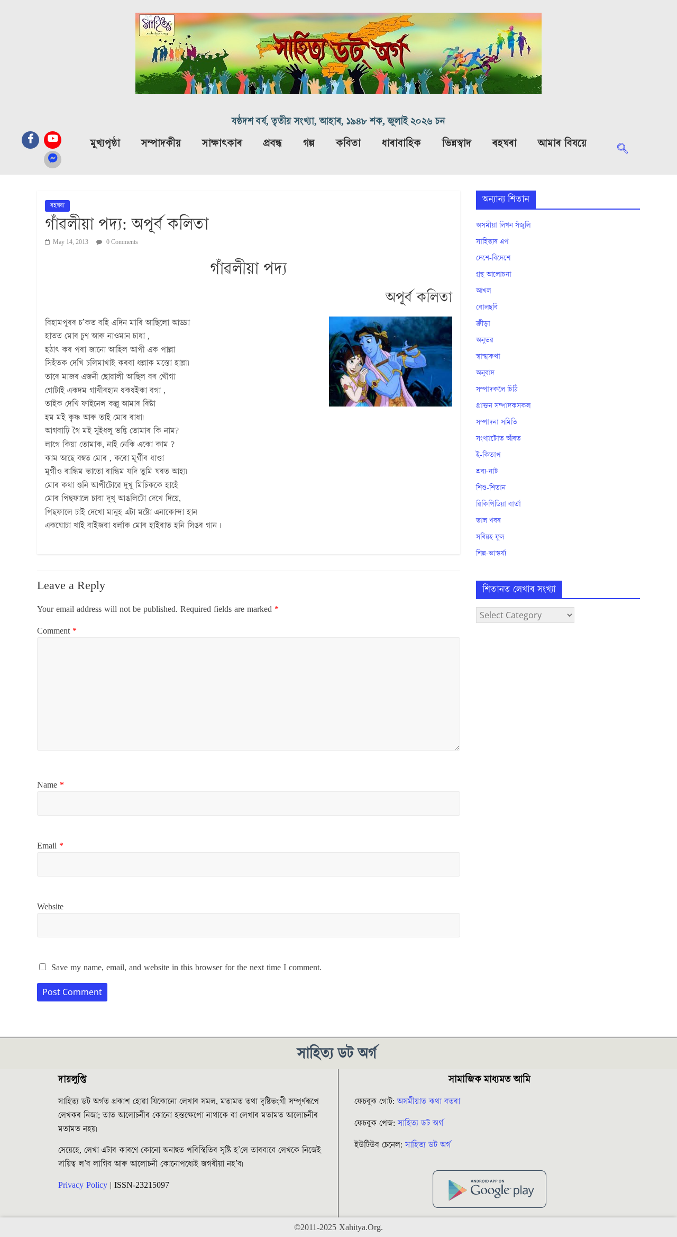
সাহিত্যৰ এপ (492, 242)
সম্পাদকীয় (161, 143)
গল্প (309, 143)
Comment (57, 631)
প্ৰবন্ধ (272, 143)
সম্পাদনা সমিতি (496, 422)
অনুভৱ (484, 340)
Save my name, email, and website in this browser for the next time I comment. (186, 967)
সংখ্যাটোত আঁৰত (498, 439)
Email (50, 846)
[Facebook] (30, 140)
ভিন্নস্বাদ (456, 143)
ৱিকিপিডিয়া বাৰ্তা (498, 504)
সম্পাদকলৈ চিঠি (496, 389)
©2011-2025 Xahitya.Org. (338, 1227)
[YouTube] (52, 140)
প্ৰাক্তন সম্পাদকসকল (503, 406)
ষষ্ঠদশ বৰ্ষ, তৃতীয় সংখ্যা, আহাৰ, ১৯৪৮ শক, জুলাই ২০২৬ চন (338, 121)
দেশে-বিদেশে (493, 258)
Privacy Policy (82, 1185)
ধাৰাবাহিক (401, 143)
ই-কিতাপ (488, 455)
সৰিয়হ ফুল (490, 537)
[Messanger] (52, 159)
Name (50, 785)
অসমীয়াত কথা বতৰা (430, 1101)
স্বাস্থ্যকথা (488, 356)
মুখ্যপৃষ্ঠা (105, 143)
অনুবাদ (485, 373)
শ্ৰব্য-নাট (487, 471)
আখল (483, 291)
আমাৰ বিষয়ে (562, 143)
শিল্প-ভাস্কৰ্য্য (491, 553)
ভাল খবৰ (488, 521)
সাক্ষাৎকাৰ (222, 143)
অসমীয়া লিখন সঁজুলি (503, 225)
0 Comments (121, 242)
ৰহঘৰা (504, 143)
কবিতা (348, 143)
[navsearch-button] (627, 149)
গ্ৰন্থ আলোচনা (493, 274)
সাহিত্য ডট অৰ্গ (420, 1123)
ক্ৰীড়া (483, 324)
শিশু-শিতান (491, 488)
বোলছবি (487, 307)
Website (50, 907)
